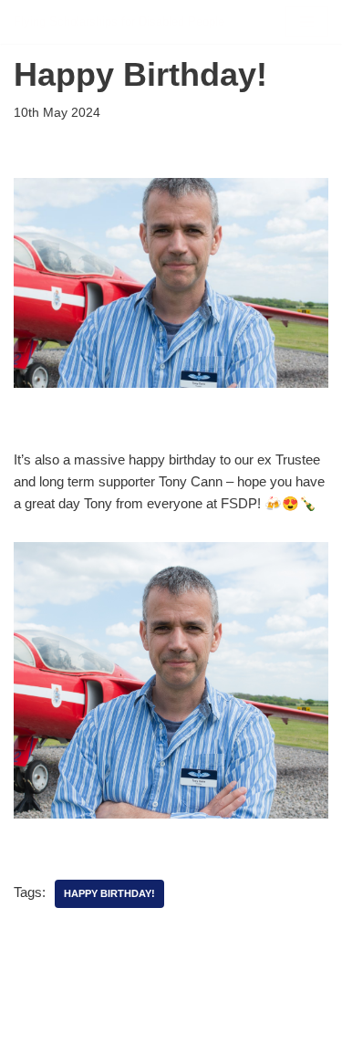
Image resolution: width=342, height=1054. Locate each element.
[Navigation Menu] (306, 21)
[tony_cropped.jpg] (171, 813)
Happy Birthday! (109, 893)
